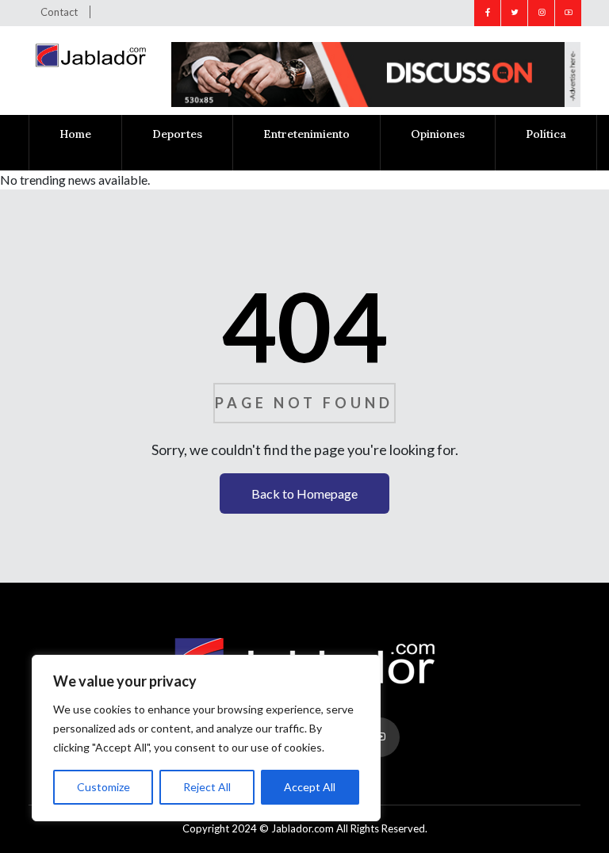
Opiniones (438, 134)
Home (75, 134)
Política (546, 134)
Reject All (207, 787)
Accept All (309, 787)
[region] (206, 738)
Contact (59, 12)
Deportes (177, 134)
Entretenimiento (306, 134)
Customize (103, 787)
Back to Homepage (304, 493)
